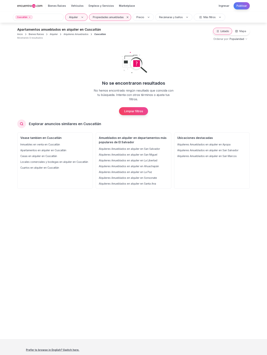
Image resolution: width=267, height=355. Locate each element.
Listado (225, 31)
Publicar (241, 5)
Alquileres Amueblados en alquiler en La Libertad (128, 160)
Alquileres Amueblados (76, 34)
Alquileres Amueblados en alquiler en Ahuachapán (129, 166)
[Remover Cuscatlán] (29, 17)
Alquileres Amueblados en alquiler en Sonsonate (128, 177)
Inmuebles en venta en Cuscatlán (40, 144)
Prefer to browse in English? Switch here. (52, 349)
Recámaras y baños (171, 17)
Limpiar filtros (133, 111)
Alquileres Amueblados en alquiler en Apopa (203, 144)
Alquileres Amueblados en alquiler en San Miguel (128, 154)
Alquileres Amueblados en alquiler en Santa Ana (127, 183)
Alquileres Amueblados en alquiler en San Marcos (207, 156)
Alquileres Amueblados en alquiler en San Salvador (129, 148)
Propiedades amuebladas (108, 17)
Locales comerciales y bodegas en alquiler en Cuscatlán (54, 161)
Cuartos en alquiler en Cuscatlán (39, 167)
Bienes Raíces (36, 34)
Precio (140, 17)
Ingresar (224, 5)
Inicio (20, 34)
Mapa (242, 31)
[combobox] (230, 39)
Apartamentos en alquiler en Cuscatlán (43, 150)
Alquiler (73, 17)
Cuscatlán (100, 34)
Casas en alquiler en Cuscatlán (38, 156)
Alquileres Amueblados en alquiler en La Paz (125, 172)
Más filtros (209, 17)
